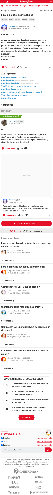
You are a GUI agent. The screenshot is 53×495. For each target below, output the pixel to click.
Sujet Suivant (45, 11)
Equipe (20, 460)
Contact (46, 460)
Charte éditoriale (29, 460)
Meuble (17, 19)
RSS (19, 462)
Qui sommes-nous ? (10, 460)
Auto (5, 442)
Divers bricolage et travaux (38, 6)
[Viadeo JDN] (39, 487)
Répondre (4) (10, 67)
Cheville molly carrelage (11, 89)
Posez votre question (34, 231)
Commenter (10, 149)
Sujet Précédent (10, 11)
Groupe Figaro (45, 464)
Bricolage (6, 445)
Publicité (39, 460)
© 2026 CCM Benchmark (26, 466)
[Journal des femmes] (13, 477)
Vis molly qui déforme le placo (13, 95)
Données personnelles (40, 462)
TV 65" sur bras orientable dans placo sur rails (20, 86)
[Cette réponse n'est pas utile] (25, 148)
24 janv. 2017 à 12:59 (15, 202)
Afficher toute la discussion (25, 223)
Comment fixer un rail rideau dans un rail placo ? (21, 92)
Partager (23, 67)
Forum (8, 6)
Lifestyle (6, 438)
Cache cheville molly (9, 98)
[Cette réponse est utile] (18, 148)
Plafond (4, 19)
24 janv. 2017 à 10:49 (15, 124)
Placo (11, 19)
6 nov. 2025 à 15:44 (23, 29)
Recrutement (27, 462)
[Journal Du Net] (13, 482)
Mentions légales (33, 464)
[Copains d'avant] (13, 487)
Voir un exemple (44, 438)
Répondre (17, 231)
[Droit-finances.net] (39, 482)
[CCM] (39, 477)
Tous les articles (11, 462)
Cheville (31, 19)
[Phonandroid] (39, 492)
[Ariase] (13, 492)
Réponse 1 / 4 (6, 111)
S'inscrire (26, 417)
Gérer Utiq (23, 464)
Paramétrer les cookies (11, 464)
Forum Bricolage (19, 6)
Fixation (24, 19)
